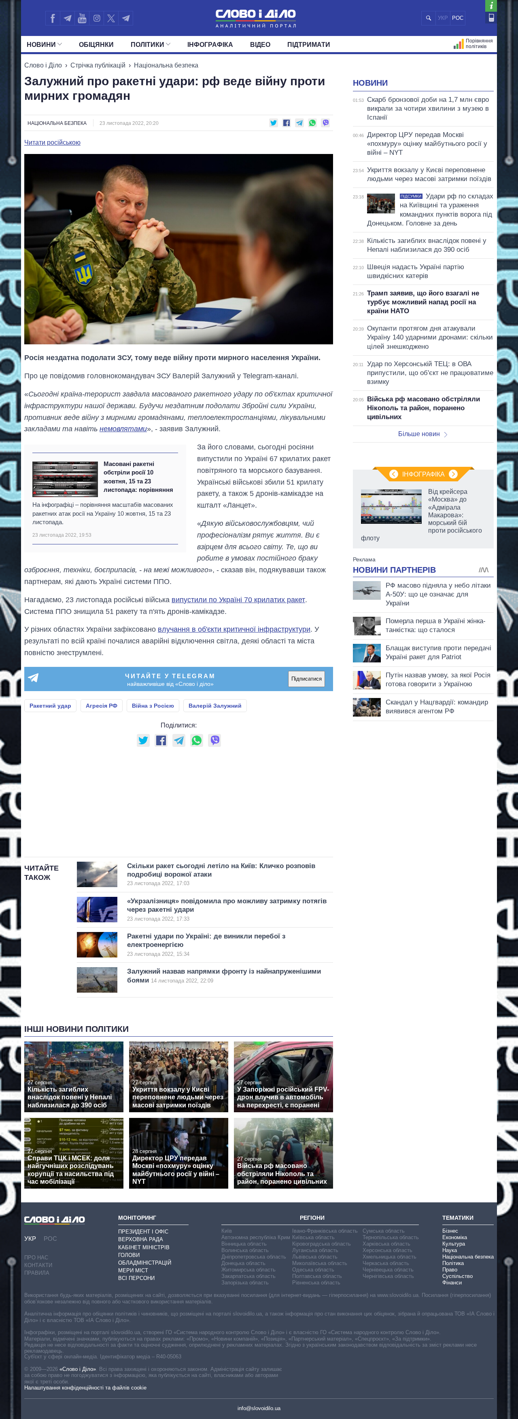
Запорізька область (245, 1283)
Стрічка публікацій (97, 65)
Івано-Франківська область (325, 1231)
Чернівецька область (388, 1270)
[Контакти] (491, 17)
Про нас (36, 1258)
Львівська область (315, 1257)
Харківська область (386, 1244)
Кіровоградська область (321, 1244)
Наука (449, 1250)
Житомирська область (248, 1270)
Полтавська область (317, 1276)
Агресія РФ (101, 705)
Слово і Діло (43, 65)
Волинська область (245, 1250)
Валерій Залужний (215, 705)
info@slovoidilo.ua (259, 1408)
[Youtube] (81, 18)
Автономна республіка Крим (255, 1237)
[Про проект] (491, 6)
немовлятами (123, 429)
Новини (41, 44)
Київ (226, 1231)
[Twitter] (111, 18)
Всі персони (136, 1278)
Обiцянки (96, 44)
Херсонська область (387, 1250)
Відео (260, 44)
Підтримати (308, 44)
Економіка (454, 1237)
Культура (453, 1244)
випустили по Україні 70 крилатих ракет (238, 600)
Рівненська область (316, 1283)
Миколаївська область (319, 1263)
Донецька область (243, 1263)
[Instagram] (96, 18)
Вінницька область (244, 1244)
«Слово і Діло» (77, 1369)
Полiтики (147, 44)
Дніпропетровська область (253, 1257)
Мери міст (133, 1270)
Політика (453, 1263)
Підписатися (306, 679)
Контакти (38, 1265)
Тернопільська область (391, 1237)
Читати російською (52, 142)
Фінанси (452, 1283)
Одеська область (313, 1270)
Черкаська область (386, 1263)
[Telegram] (67, 18)
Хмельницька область (389, 1257)
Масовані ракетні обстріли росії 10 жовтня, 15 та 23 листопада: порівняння (138, 476)
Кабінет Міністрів (144, 1247)
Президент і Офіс (143, 1232)
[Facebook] (52, 18)
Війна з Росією (153, 705)
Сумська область (384, 1231)
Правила (36, 1273)
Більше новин (419, 433)
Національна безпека (166, 65)
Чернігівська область (388, 1276)
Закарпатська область (248, 1276)
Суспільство (457, 1276)
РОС (457, 18)
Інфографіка (210, 44)
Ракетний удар (50, 705)
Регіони (312, 1217)
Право (449, 1270)
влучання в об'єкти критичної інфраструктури (234, 629)
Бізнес (450, 1231)
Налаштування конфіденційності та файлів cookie (85, 1388)
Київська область (313, 1237)
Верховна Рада (140, 1239)
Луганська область (315, 1250)
